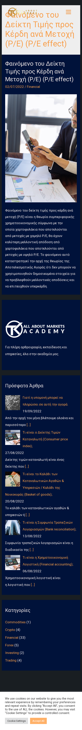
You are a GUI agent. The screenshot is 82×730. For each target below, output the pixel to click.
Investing (12, 653)
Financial (33, 87)
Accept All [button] (38, 720)
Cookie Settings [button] (16, 720)
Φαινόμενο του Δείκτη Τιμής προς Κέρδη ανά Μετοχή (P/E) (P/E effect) (39, 71)
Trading (11, 660)
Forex (9, 645)
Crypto (10, 630)
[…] (29, 425)
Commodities (15, 622)
